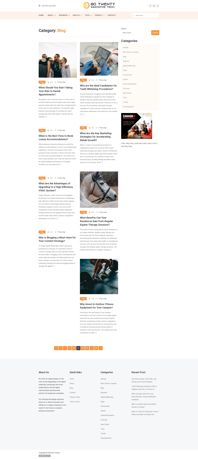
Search (123, 29)
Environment (127, 75)
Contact (112, 15)
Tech (87, 15)
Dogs (125, 70)
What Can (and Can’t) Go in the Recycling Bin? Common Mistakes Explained (144, 397)
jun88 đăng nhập (140, 143)
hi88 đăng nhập (126, 146)
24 (83, 348)
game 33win (152, 143)
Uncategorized (128, 107)
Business (63, 15)
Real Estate (127, 93)
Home (41, 15)
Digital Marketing (129, 66)
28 (96, 348)
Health (76, 15)
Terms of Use (75, 402)
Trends (125, 102)
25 (87, 348)
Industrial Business (129, 84)
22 (74, 348)
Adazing (47, 455)
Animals (125, 48)
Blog (42, 82)
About (51, 15)
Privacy (98, 15)
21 (69, 348)
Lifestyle (126, 88)
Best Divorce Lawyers (131, 52)
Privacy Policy (75, 397)
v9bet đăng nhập (127, 143)
